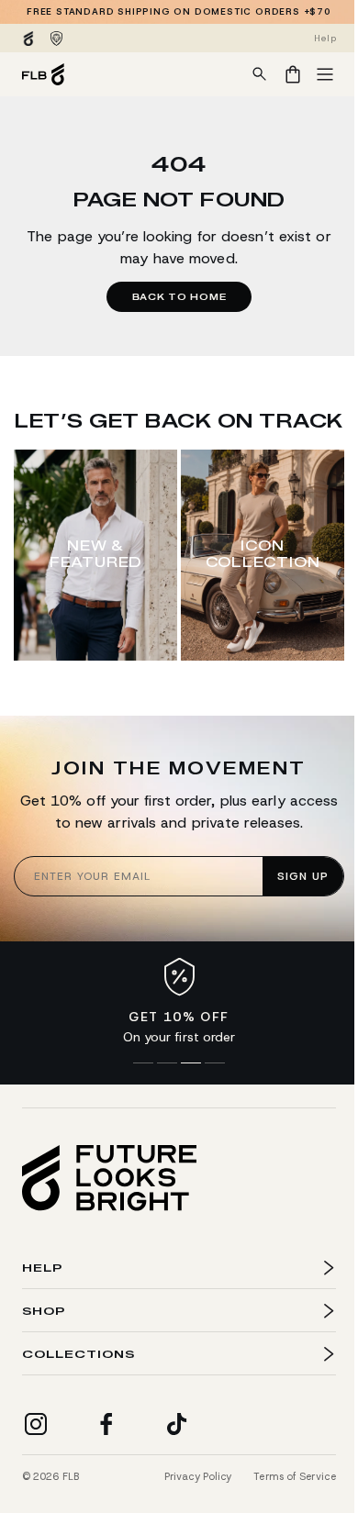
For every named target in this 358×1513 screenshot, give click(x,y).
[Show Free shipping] (143, 1063)
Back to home (179, 297)
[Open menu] (324, 74)
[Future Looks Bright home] (109, 1178)
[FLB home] (43, 74)
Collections (78, 1388)
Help (42, 1301)
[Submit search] (260, 74)
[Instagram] (36, 1424)
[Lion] (56, 38)
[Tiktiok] (177, 1424)
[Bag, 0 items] (292, 75)
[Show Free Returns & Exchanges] (167, 1063)
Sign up (303, 876)
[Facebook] (106, 1424)
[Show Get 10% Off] (191, 1063)
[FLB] (28, 38)
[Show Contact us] (215, 1063)
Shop (43, 1345)
